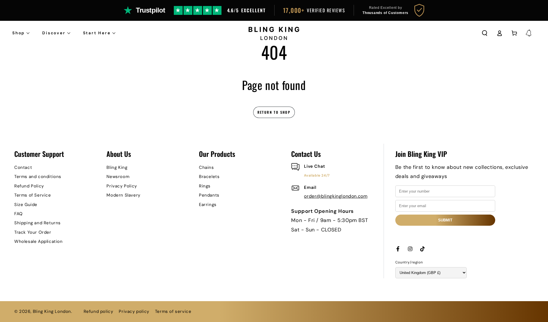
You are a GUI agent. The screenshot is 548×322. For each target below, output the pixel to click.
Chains (206, 167)
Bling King (116, 167)
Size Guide (25, 204)
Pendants (209, 195)
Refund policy (98, 311)
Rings (205, 186)
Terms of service (173, 311)
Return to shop (274, 112)
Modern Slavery (123, 195)
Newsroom (117, 176)
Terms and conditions (37, 176)
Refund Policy (29, 186)
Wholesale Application (38, 241)
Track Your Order (32, 232)
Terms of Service (32, 195)
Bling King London (52, 311)
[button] (484, 33)
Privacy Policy (121, 186)
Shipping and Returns (37, 223)
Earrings (208, 204)
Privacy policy (134, 311)
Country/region (409, 262)
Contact (23, 167)
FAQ (18, 214)
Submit (445, 220)
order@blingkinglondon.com (335, 196)
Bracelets (209, 176)
